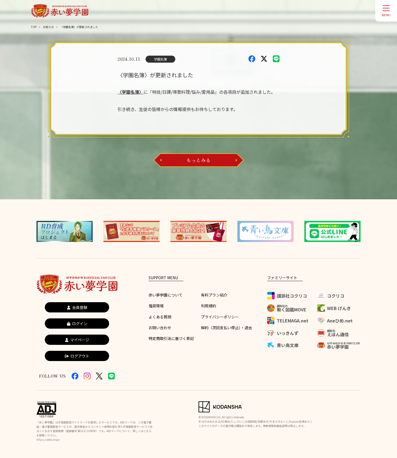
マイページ (79, 339)
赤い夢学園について (166, 295)
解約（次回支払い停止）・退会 (226, 327)
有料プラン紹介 (214, 295)
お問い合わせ (160, 327)
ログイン (79, 323)
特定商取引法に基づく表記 (171, 338)
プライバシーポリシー (220, 316)
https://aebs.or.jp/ (48, 439)
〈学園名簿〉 (130, 92)
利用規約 (208, 305)
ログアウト (79, 356)
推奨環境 (156, 305)
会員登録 (79, 307)
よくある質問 (160, 316)
